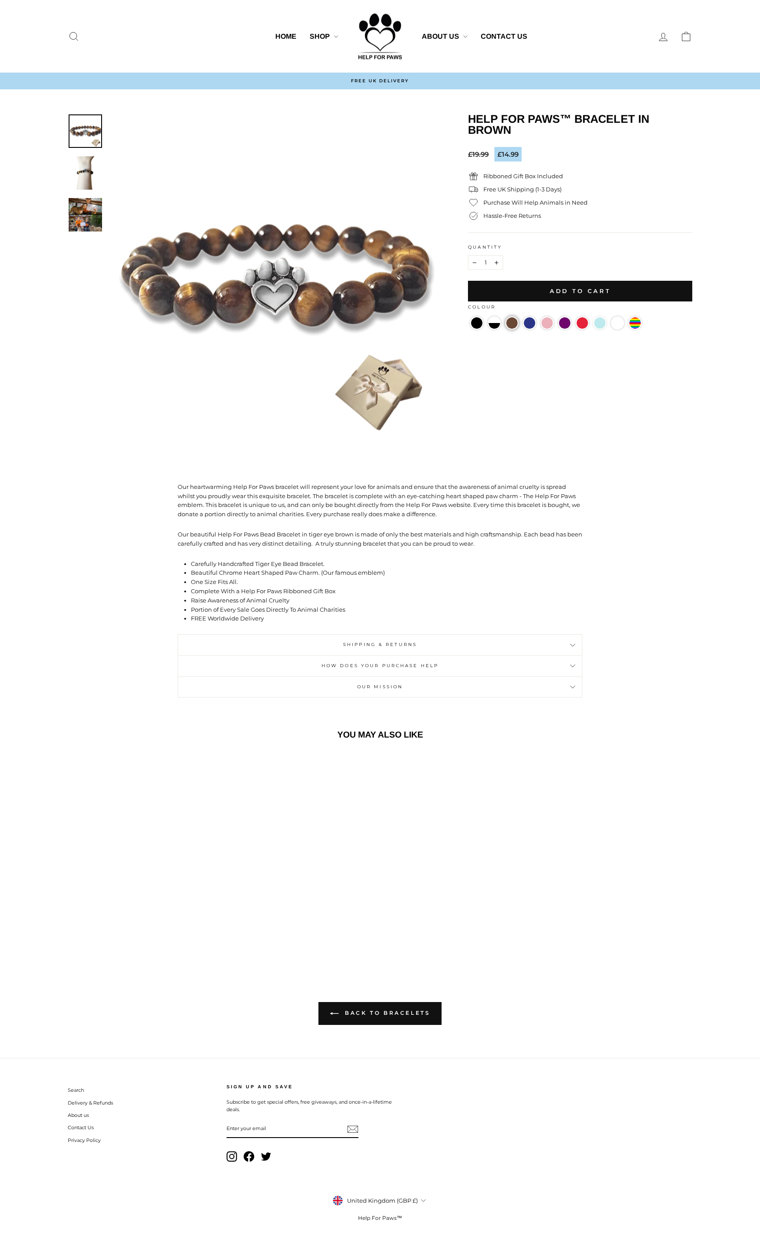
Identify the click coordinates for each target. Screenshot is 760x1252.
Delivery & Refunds (90, 1103)
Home (285, 36)
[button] (476, 323)
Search (76, 1090)
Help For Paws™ (380, 1218)
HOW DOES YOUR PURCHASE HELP (380, 665)
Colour (482, 307)
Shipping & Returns (380, 644)
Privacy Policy (84, 1140)
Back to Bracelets (386, 1013)
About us (441, 36)
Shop (321, 36)
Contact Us (504, 36)
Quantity (485, 247)
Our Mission (380, 687)
